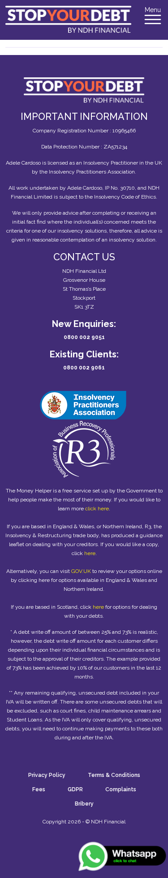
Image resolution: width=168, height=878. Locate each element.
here (89, 553)
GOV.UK (81, 571)
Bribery (84, 804)
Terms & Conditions (114, 775)
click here (97, 508)
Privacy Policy (46, 775)
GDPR (75, 789)
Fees (38, 789)
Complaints (120, 789)
